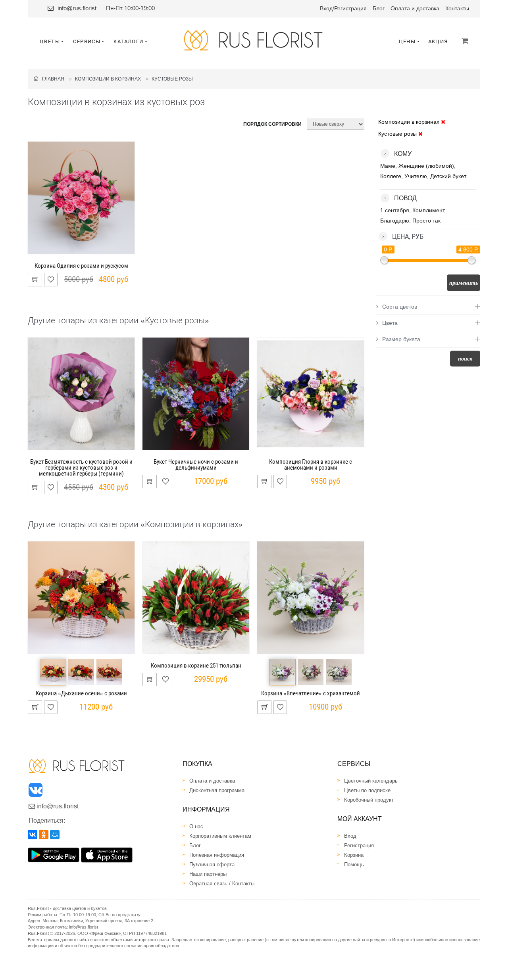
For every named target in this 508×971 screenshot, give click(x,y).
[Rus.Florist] (254, 40)
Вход (326, 8)
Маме (387, 166)
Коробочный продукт (369, 800)
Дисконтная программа (216, 790)
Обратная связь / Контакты (221, 884)
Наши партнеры (208, 874)
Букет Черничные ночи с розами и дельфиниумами (196, 464)
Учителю (415, 176)
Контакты (457, 8)
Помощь (354, 864)
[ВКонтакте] (32, 834)
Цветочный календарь (371, 781)
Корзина (354, 855)
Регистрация (350, 8)
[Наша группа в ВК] (36, 792)
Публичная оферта (212, 864)
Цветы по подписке (367, 790)
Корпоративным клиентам (220, 836)
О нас (196, 826)
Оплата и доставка (415, 8)
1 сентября (394, 210)
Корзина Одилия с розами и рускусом (81, 265)
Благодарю (394, 220)
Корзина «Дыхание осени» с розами (81, 693)
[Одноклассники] (43, 834)
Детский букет (448, 176)
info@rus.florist (77, 8)
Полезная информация (216, 855)
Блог (379, 8)
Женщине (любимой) (426, 166)
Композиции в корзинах (108, 79)
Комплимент (428, 210)
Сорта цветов (399, 306)
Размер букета (401, 339)
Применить (463, 283)
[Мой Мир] (55, 834)
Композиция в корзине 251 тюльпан (196, 665)
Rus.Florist (38, 933)
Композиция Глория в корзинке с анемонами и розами (310, 464)
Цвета (390, 323)
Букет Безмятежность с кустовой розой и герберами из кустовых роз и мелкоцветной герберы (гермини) (81, 467)
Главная (51, 79)
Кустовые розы (172, 79)
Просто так (426, 220)
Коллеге (390, 176)
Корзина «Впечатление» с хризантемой (310, 693)
